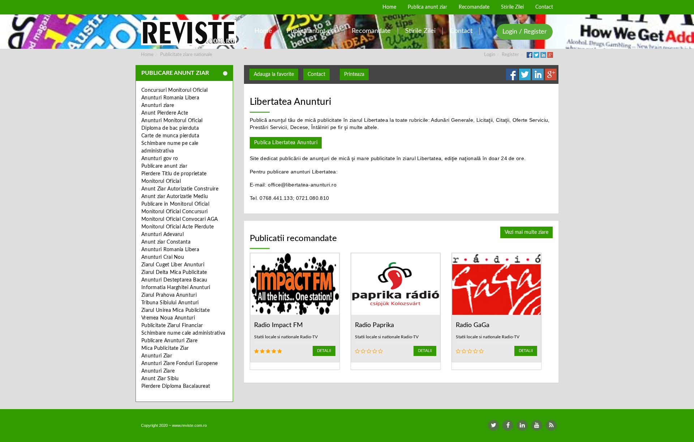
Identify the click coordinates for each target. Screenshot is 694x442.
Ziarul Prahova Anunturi (169, 295)
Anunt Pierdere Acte (164, 113)
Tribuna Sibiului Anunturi (170, 302)
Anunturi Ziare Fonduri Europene (179, 363)
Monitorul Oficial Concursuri (174, 211)
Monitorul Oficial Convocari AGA (179, 219)
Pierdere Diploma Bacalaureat (175, 386)
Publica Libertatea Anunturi (285, 142)
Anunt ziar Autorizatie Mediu (174, 196)
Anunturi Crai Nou (162, 257)
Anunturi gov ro (159, 158)
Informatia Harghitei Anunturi (175, 287)
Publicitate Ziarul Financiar (172, 325)
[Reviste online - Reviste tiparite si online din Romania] (188, 32)
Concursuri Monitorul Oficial (174, 90)
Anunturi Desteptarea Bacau (174, 280)
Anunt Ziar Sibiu (160, 378)
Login (489, 54)
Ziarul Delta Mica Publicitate (174, 272)
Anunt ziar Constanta (165, 242)
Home (147, 54)
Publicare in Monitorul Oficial (175, 204)
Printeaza (354, 74)
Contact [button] (316, 74)
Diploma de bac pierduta (170, 128)
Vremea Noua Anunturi (168, 318)
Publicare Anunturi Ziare (169, 340)
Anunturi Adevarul (162, 234)
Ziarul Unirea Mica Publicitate (175, 310)
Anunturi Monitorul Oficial (172, 120)
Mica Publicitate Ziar (165, 348)
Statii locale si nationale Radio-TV (286, 337)
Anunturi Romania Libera (170, 97)
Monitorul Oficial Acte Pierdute (177, 226)
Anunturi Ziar (156, 356)
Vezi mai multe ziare (526, 232)
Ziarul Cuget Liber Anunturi (172, 264)
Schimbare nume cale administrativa (183, 333)
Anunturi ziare (157, 105)
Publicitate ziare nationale (186, 54)
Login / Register (524, 32)
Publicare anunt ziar (164, 166)
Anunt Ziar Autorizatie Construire (179, 189)
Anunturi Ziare (158, 371)
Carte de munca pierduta (170, 135)
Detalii (324, 351)
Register (510, 54)
